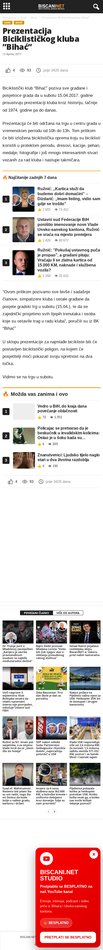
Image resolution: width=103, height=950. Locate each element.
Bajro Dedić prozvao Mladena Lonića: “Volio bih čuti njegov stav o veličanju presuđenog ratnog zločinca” (51, 652)
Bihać (34, 17)
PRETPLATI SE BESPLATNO (68, 937)
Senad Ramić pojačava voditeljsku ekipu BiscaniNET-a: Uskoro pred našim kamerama (85, 650)
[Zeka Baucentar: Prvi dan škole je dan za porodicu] (51, 678)
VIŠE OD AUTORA (68, 613)
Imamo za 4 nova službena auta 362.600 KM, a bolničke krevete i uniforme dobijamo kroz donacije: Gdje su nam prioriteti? (51, 795)
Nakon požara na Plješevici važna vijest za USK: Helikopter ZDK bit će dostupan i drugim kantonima (85, 698)
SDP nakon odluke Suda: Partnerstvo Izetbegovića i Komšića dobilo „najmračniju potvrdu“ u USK (50, 748)
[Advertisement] (51, 544)
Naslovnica (9, 17)
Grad (23, 17)
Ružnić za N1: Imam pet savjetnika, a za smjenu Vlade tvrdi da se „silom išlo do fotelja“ (18, 746)
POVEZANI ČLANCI (36, 613)
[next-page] (54, 811)
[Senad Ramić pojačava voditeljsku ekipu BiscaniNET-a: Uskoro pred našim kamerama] (85, 632)
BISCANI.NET (28, 937)
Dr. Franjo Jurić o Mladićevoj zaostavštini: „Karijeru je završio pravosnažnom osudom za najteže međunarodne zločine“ (17, 653)
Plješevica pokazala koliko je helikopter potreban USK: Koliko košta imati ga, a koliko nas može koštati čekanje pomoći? (85, 795)
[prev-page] (48, 811)
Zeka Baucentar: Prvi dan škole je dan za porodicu (49, 695)
